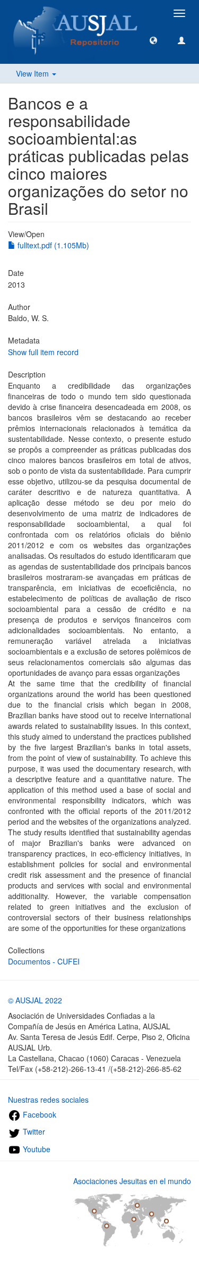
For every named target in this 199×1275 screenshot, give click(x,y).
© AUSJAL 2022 (35, 1000)
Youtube (35, 1149)
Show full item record (43, 352)
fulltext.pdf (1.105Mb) (52, 245)
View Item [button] (33, 73)
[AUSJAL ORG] (76, 13)
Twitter (33, 1131)
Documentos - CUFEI (44, 961)
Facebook (38, 1114)
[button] (153, 40)
